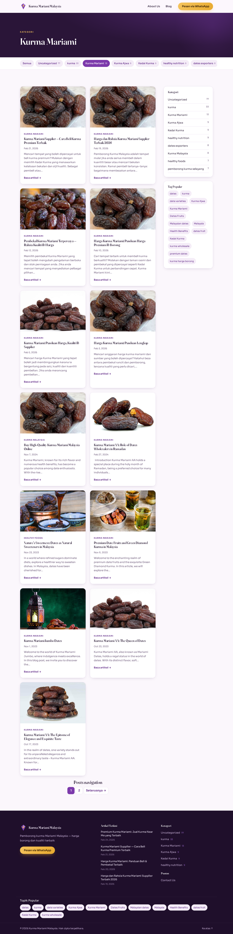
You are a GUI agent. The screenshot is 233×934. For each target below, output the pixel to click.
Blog (169, 6)
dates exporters (204, 63)
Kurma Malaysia (188, 153)
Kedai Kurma (147, 63)
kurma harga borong (182, 261)
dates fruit (199, 231)
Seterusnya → (96, 790)
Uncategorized (49, 63)
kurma (72, 63)
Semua (27, 63)
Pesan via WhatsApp (195, 6)
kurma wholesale (179, 246)
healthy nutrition (174, 63)
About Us (154, 6)
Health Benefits (179, 231)
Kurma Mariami (96, 63)
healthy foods (188, 161)
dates (173, 193)
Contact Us (168, 880)
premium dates (178, 253)
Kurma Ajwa (122, 63)
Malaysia (199, 223)
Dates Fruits (177, 216)
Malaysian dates (179, 223)
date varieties (178, 201)
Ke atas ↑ (207, 928)
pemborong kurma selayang (188, 168)
